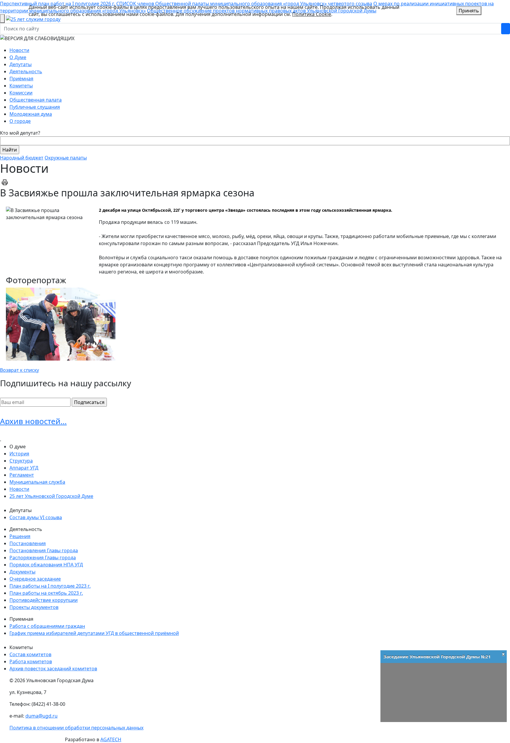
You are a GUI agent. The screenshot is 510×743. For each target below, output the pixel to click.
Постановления (27, 543)
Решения (19, 536)
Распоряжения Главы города (42, 557)
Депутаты (20, 64)
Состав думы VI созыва (35, 517)
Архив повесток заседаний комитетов (53, 668)
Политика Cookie (311, 14)
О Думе (17, 57)
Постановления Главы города (43, 550)
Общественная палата (35, 100)
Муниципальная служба (37, 482)
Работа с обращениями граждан (47, 626)
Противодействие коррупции (43, 600)
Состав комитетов (30, 654)
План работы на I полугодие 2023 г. (50, 586)
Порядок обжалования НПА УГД (46, 564)
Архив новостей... (33, 421)
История (19, 453)
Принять (469, 10)
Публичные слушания (34, 107)
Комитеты (21, 85)
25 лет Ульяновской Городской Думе (51, 496)
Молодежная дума (30, 114)
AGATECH (110, 739)
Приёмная (21, 78)
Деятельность (25, 71)
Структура (21, 460)
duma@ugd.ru (41, 716)
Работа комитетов (30, 661)
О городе (20, 121)
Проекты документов (33, 607)
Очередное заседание (35, 579)
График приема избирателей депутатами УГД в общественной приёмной (94, 633)
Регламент (21, 475)
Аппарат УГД (23, 468)
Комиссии (20, 92)
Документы (22, 571)
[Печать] (4, 182)
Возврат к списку (19, 370)
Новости (19, 50)
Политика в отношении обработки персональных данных (76, 727)
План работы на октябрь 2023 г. (46, 593)
